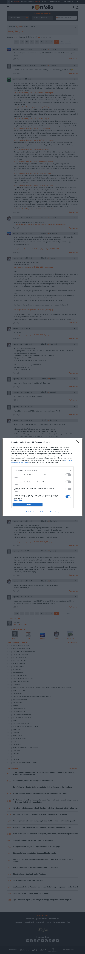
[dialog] (42, 477)
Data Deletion (30, 512)
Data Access (42, 512)
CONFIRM (27, 504)
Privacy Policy (54, 512)
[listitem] (42, 470)
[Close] (78, 442)
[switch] (68, 474)
